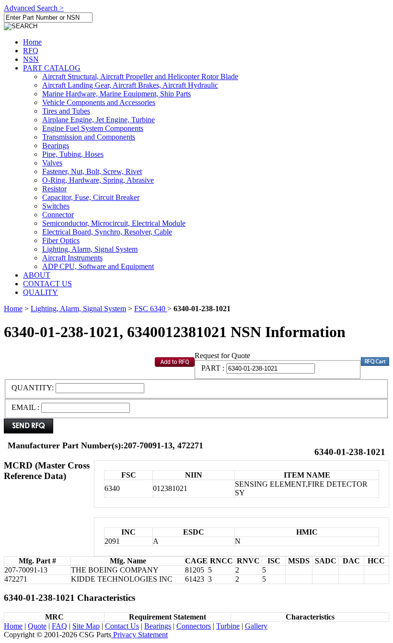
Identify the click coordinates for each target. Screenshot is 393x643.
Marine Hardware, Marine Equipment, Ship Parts (116, 94)
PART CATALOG (52, 68)
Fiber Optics (61, 240)
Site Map (86, 626)
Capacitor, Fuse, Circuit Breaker (90, 197)
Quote (37, 626)
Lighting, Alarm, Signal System (90, 249)
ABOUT (36, 275)
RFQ (30, 51)
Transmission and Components (88, 137)
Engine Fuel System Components (92, 128)
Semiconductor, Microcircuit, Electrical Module (113, 223)
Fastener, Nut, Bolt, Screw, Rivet (92, 171)
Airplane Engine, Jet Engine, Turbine (98, 120)
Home (32, 42)
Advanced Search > (34, 8)
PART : (212, 368)
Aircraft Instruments (72, 258)
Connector (58, 214)
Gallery (256, 626)
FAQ (59, 626)
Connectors (193, 626)
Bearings (55, 145)
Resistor (54, 189)
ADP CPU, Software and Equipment (98, 266)
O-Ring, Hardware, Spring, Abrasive (98, 180)
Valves (52, 163)
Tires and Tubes (66, 111)
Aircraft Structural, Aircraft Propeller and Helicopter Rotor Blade (140, 76)
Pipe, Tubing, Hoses (73, 154)
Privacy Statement (139, 635)
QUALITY (40, 292)
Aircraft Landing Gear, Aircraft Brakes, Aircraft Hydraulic (130, 85)
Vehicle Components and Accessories (98, 102)
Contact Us (122, 626)
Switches (55, 206)
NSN (31, 59)
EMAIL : (25, 407)
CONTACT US (47, 284)
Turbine (228, 626)
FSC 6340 (150, 308)
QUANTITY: (34, 388)
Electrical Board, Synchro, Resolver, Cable (107, 232)
